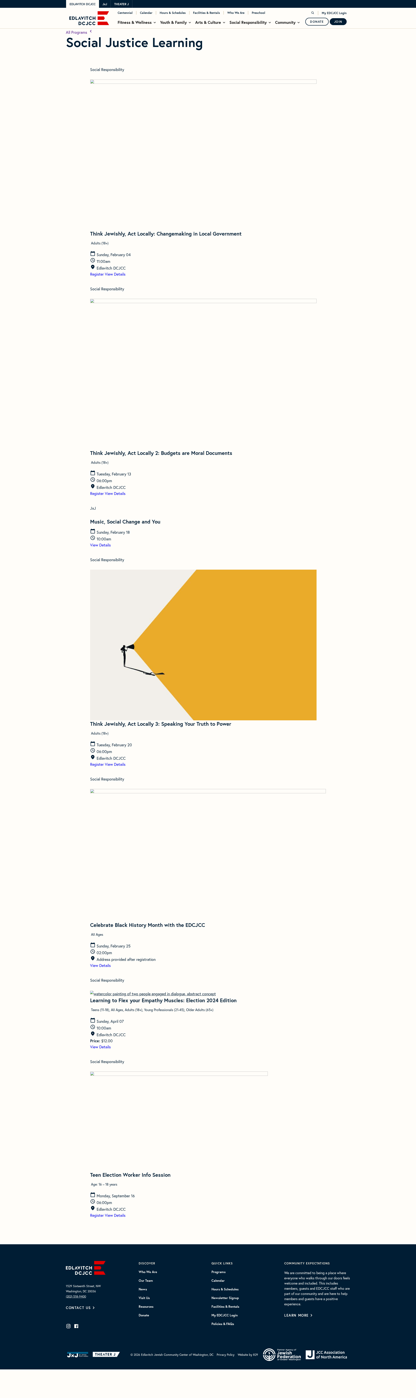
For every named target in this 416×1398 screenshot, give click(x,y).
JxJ (104, 4)
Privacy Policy (225, 1355)
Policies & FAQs (222, 1324)
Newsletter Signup (225, 1298)
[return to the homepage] (86, 1267)
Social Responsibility (248, 22)
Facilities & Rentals (206, 13)
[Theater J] (107, 1354)
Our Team (146, 1280)
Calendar (146, 13)
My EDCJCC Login (334, 13)
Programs (218, 1272)
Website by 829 (248, 1355)
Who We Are (235, 13)
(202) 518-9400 (76, 1296)
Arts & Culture (208, 22)
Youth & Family (173, 22)
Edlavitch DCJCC (83, 4)
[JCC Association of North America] (326, 1354)
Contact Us (78, 1307)
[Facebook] (76, 1326)
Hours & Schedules (173, 13)
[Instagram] (68, 1326)
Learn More (296, 1315)
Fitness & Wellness (135, 22)
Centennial (125, 13)
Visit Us (144, 1298)
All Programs (77, 32)
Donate (317, 22)
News (143, 1289)
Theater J (121, 4)
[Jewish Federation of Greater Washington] (281, 1354)
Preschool (258, 13)
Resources (146, 1306)
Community (285, 22)
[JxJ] (77, 1355)
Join (338, 22)
